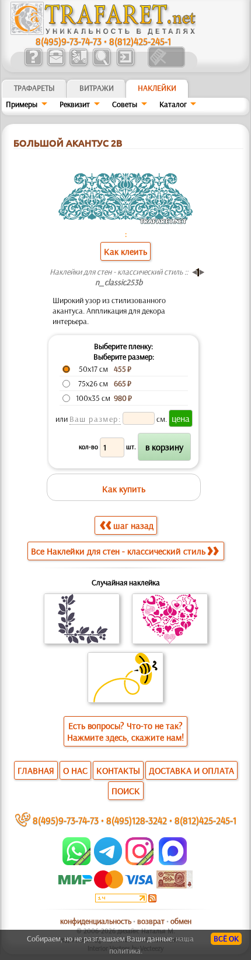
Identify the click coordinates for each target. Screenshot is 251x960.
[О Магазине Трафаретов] (33, 64)
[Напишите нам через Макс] (173, 862)
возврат (151, 921)
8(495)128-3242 (136, 820)
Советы (124, 104)
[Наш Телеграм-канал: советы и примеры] (107, 862)
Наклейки (157, 88)
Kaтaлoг (173, 104)
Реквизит (75, 104)
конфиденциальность (95, 921)
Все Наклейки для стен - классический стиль (118, 551)
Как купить (123, 489)
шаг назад (133, 525)
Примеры (21, 104)
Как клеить (125, 251)
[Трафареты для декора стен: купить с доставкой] (78, 64)
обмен (180, 921)
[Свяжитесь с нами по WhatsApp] (77, 862)
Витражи (96, 88)
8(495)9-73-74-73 (69, 41)
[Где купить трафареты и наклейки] (55, 64)
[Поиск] (101, 64)
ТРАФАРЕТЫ (34, 88)
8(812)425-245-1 (140, 41)
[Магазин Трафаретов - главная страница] (103, 32)
